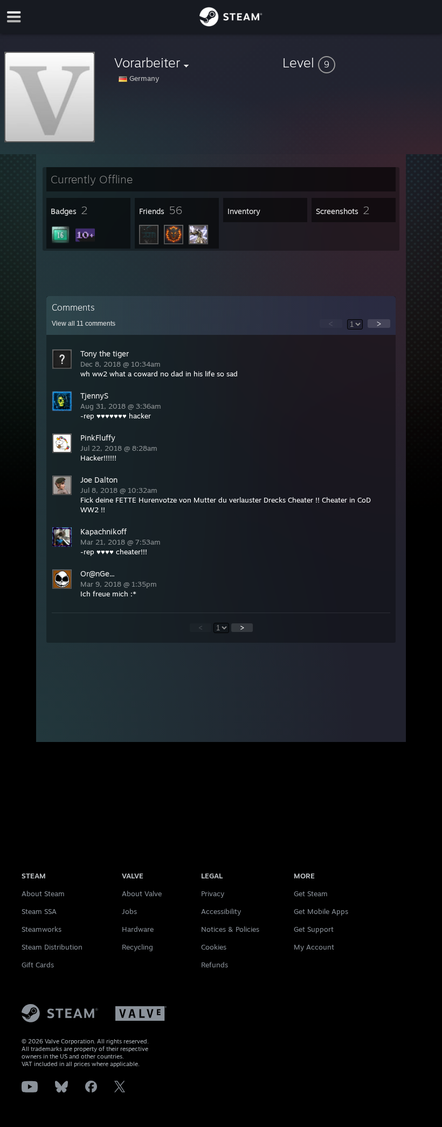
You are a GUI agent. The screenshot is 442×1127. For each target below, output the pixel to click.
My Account (314, 947)
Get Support (314, 929)
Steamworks (41, 929)
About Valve (142, 893)
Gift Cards (38, 964)
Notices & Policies (230, 929)
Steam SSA (39, 911)
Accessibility (221, 911)
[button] (360, 62)
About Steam (43, 893)
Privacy (212, 893)
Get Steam (311, 893)
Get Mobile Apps (321, 911)
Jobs (129, 911)
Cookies (213, 947)
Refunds (214, 964)
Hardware (138, 929)
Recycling (137, 947)
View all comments (83, 323)
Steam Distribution (52, 947)
